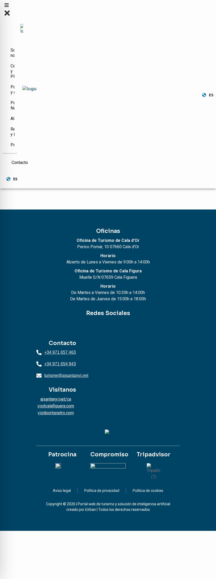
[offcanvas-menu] (7, 6)
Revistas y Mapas (13, 132)
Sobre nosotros (13, 53)
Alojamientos (13, 118)
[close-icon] (7, 15)
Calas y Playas (13, 71)
